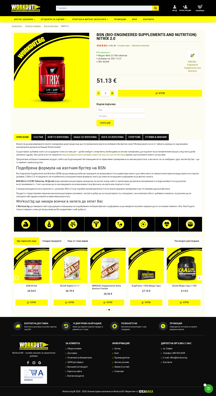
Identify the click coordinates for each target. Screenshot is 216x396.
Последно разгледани (187, 241)
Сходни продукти (51, 241)
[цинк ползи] (190, 224)
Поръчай (105, 123)
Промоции (120, 19)
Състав (38, 137)
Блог (134, 19)
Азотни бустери (51, 26)
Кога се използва (112, 137)
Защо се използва (85, 137)
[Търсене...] (155, 8)
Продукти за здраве (52, 19)
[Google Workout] (39, 362)
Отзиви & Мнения (156, 137)
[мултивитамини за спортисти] (119, 224)
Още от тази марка (77, 241)
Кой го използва (58, 137)
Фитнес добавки (23, 19)
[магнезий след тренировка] (143, 224)
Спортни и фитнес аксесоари (89, 19)
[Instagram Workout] (34, 362)
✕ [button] (205, 385)
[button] (16, 278)
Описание (22, 137)
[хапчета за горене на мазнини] (49, 224)
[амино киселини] (72, 224)
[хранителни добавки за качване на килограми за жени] (25, 224)
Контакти (148, 19)
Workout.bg (17, 26)
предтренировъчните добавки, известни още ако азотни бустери (93, 155)
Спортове (134, 137)
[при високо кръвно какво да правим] (166, 224)
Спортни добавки (33, 26)
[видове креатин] (96, 224)
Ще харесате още (26, 241)
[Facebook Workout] (28, 362)
